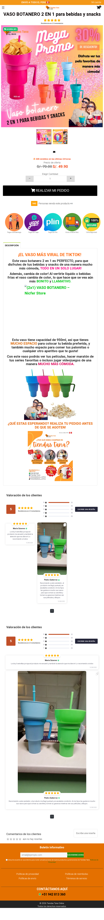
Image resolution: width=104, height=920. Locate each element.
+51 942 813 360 (53, 894)
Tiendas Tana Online (55, 903)
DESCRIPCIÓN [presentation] (12, 245)
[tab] (12, 245)
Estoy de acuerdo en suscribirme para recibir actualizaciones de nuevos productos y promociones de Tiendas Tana (52, 861)
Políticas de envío (27, 878)
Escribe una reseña (85, 833)
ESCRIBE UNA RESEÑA (86, 509)
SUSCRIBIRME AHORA (75, 855)
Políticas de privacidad (27, 874)
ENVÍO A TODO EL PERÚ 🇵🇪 (35, 2)
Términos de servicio (76, 878)
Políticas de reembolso (76, 874)
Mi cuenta (96, 2)
